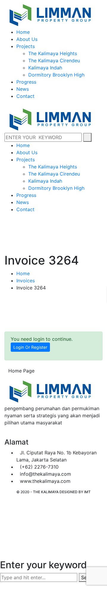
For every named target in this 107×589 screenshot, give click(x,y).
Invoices (25, 281)
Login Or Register (30, 347)
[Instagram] (11, 434)
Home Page (21, 371)
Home (23, 273)
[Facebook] (6, 434)
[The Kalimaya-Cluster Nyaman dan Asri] (49, 14)
